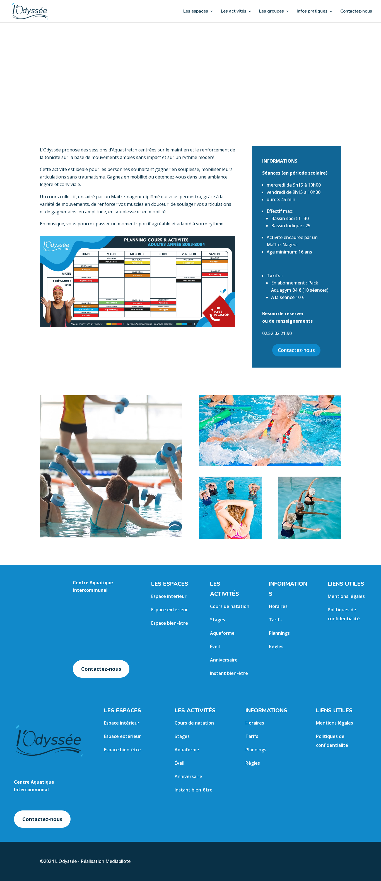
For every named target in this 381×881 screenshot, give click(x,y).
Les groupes (271, 11)
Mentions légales (346, 596)
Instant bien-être (229, 673)
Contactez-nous (356, 11)
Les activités (233, 11)
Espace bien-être (169, 623)
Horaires (278, 606)
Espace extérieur (169, 610)
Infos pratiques (312, 11)
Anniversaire (224, 660)
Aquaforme (222, 633)
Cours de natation (229, 606)
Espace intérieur (169, 596)
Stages (217, 620)
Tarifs (275, 620)
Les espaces (195, 11)
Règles (276, 646)
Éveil (215, 646)
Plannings (279, 633)
